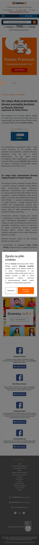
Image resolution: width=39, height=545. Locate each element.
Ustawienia (10, 290)
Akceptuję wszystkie (25, 290)
